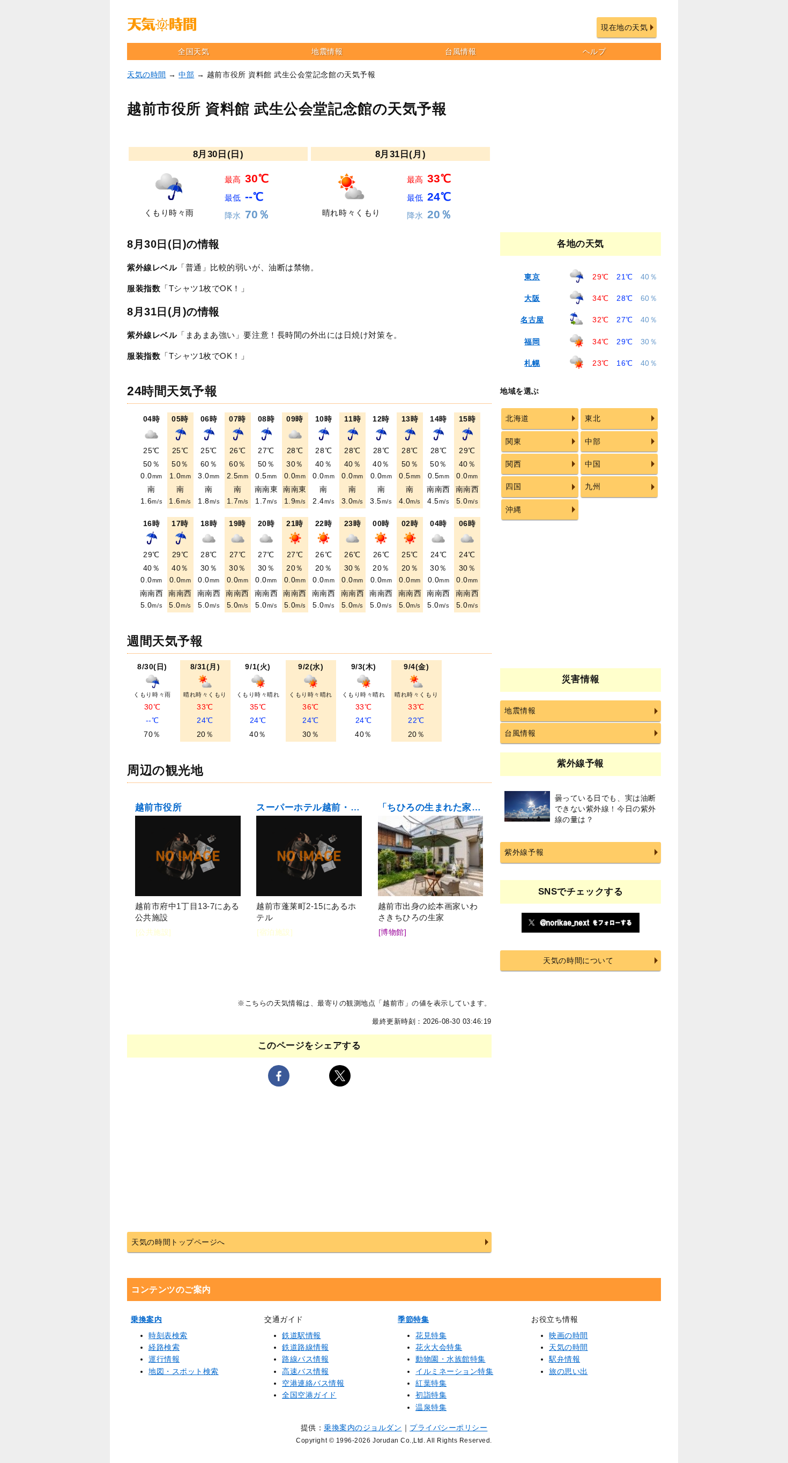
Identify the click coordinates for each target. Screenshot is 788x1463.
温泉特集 (431, 1407)
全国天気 (193, 51)
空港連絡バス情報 (313, 1383)
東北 (592, 418)
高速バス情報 (305, 1371)
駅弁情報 (564, 1359)
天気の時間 (146, 74)
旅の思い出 (568, 1371)
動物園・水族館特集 (450, 1359)
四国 (513, 486)
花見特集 (431, 1335)
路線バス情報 (305, 1359)
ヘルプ (594, 51)
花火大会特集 (438, 1347)
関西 (513, 464)
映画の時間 (568, 1335)
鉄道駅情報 (301, 1335)
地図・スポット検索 (183, 1371)
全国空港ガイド (309, 1395)
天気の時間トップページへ (178, 1242)
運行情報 (164, 1359)
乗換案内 (146, 1319)
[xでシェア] (340, 1076)
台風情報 (460, 51)
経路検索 (164, 1347)
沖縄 (513, 509)
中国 (592, 464)
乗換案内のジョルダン (363, 1427)
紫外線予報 (524, 852)
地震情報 (327, 51)
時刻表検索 (168, 1335)
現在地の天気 (624, 27)
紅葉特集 (431, 1383)
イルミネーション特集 (454, 1371)
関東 (513, 441)
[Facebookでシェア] (278, 1076)
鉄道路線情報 (305, 1347)
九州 (592, 486)
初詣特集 (431, 1395)
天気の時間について (578, 960)
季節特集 (413, 1319)
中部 (186, 74)
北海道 (517, 418)
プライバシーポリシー (448, 1427)
